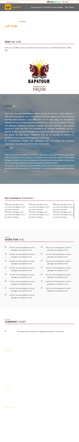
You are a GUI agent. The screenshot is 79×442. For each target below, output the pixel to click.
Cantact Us (10, 435)
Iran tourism (46, 7)
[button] (73, 210)
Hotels (9, 424)
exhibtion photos (12, 430)
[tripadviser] (54, 2)
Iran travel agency (36, 7)
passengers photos (13, 419)
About (9, 413)
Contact (71, 7)
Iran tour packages (57, 7)
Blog (66, 7)
